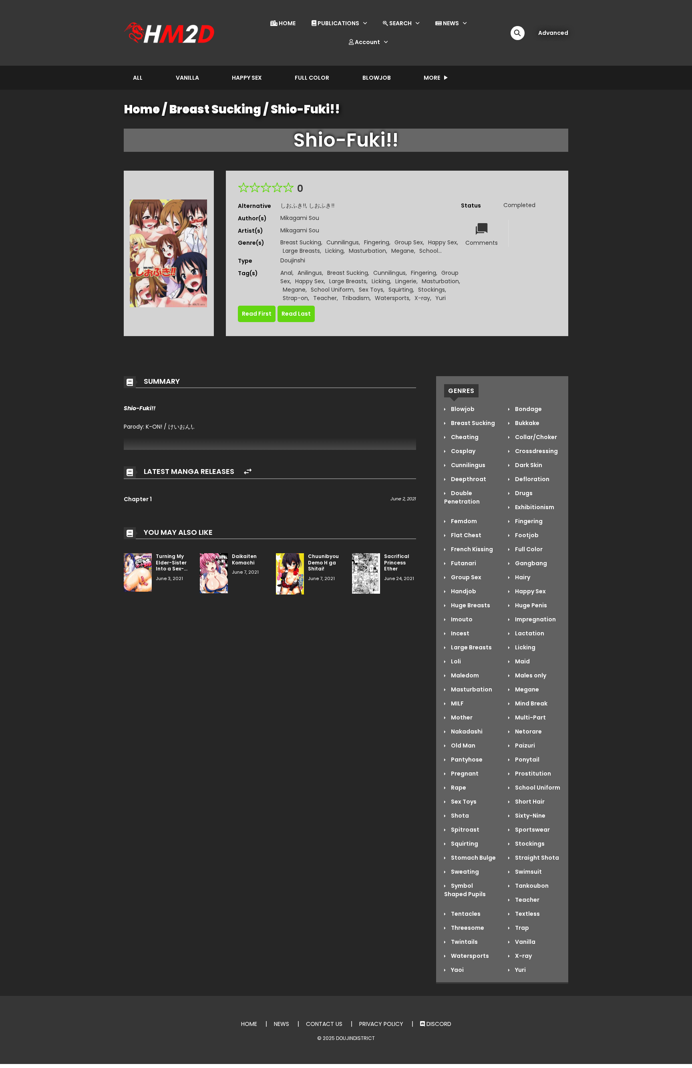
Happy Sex (247, 78)
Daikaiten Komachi (244, 559)
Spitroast (464, 830)
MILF (457, 703)
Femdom (463, 521)
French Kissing (471, 549)
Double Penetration (462, 497)
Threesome (467, 928)
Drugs (523, 493)
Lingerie (405, 281)
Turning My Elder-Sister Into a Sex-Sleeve (171, 565)
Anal (286, 273)
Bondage (528, 409)
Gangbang (530, 563)
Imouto (461, 619)
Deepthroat (468, 479)
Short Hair (529, 802)
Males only (530, 675)
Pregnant (464, 774)
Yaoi (457, 970)
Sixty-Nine (529, 816)
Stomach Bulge (473, 858)
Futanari (463, 563)
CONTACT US (324, 1024)
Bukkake (526, 423)
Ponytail (526, 760)
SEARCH (400, 23)
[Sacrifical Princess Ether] (366, 573)
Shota (459, 816)
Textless (527, 914)
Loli (455, 661)
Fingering (376, 242)
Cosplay (462, 451)
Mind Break (530, 703)
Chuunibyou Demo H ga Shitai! (323, 562)
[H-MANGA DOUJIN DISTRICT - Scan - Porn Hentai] (170, 32)
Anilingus (310, 273)
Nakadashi (466, 731)
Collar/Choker (535, 437)
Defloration (531, 479)
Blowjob (376, 78)
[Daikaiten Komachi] (214, 573)
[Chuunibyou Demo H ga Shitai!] (290, 573)
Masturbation (367, 251)
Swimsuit (528, 872)
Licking (334, 251)
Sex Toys (371, 290)
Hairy (522, 577)
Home (142, 109)
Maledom (464, 675)
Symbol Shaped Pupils (465, 890)
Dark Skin (528, 465)
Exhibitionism (534, 507)
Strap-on (295, 298)
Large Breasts (301, 251)
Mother (461, 717)
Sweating (464, 872)
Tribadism (356, 298)
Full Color (312, 78)
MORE (432, 78)
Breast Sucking (215, 109)
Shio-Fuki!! (305, 109)
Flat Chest (465, 535)
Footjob (526, 535)
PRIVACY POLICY (381, 1024)
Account (367, 42)
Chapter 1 (138, 499)
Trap (521, 928)
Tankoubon (531, 886)
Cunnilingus (342, 242)
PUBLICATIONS (337, 23)
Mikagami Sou (299, 218)
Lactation (529, 633)
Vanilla (187, 78)
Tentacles (465, 914)
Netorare (528, 731)
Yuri (440, 298)
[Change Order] (248, 471)
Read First (257, 314)
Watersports (392, 298)
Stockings (431, 290)
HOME (287, 23)
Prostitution (532, 774)
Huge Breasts (470, 605)
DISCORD (438, 1024)
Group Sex (408, 242)
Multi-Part (530, 717)
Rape (458, 788)
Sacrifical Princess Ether (396, 562)
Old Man (462, 746)
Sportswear (532, 830)
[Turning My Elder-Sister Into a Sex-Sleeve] (138, 572)
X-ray (422, 298)
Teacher (325, 298)
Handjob (463, 591)
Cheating (464, 437)
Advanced (553, 33)
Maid (522, 661)
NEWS (450, 23)
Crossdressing (536, 451)
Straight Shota (536, 858)
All (138, 78)
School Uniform (332, 290)
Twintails (464, 942)
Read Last (296, 314)
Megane (402, 251)
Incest (459, 633)
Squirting (400, 290)
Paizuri (524, 746)
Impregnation (535, 619)
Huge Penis (530, 605)
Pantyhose (466, 760)
